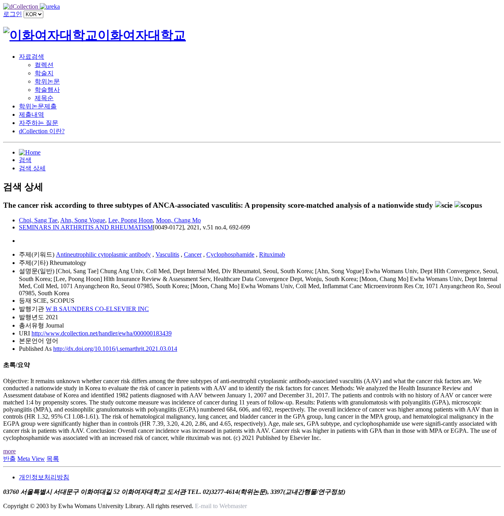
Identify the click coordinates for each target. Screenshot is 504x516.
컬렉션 (44, 64)
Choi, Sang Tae (38, 220)
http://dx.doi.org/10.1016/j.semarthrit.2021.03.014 (115, 348)
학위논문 (47, 81)
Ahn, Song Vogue (82, 220)
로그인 (12, 14)
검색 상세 (32, 168)
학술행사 (47, 89)
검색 (25, 159)
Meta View (31, 458)
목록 (52, 458)
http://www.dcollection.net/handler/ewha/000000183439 (102, 333)
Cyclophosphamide (230, 254)
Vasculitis (167, 254)
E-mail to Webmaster (221, 506)
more (9, 451)
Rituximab (272, 254)
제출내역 (31, 114)
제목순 (44, 98)
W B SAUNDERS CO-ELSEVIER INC (97, 309)
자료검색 (31, 56)
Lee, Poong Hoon (130, 220)
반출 (9, 458)
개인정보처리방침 (44, 477)
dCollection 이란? (42, 131)
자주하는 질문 (38, 122)
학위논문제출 (38, 106)
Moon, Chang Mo (178, 220)
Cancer (193, 254)
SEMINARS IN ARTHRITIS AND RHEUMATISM (86, 227)
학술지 (44, 73)
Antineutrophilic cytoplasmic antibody (103, 254)
